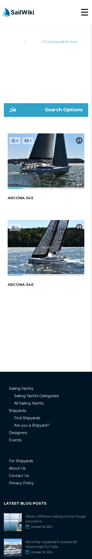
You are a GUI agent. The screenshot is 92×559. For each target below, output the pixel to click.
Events (15, 440)
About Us (17, 468)
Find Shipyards (27, 418)
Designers (18, 432)
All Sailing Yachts (28, 403)
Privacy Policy (21, 483)
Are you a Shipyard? (31, 425)
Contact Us (19, 475)
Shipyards (17, 410)
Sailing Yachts (21, 388)
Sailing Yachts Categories (36, 396)
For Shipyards (21, 461)
